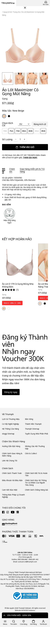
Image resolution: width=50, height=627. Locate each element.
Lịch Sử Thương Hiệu (10, 419)
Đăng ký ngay (10, 392)
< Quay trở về (7, 12)
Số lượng (7, 139)
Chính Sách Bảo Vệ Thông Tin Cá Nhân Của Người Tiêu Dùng (36, 482)
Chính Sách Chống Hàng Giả (36, 490)
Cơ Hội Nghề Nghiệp (10, 424)
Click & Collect (31, 453)
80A (24, 131)
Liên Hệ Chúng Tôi (9, 460)
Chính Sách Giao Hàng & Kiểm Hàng (12, 454)
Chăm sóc (12, 170)
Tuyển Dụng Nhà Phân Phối (36, 433)
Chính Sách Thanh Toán (12, 473)
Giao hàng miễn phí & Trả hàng (32, 170)
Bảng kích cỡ (40, 124)
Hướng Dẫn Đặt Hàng (11, 446)
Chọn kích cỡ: (7, 124)
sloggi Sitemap (8, 433)
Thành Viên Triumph (33, 424)
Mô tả (3, 170)
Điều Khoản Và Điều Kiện (12, 480)
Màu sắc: (13, 110)
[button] (10, 290)
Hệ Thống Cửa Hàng (10, 429)
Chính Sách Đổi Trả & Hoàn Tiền (36, 474)
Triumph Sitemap (32, 429)
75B (18, 131)
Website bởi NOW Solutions (25, 610)
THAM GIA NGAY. (30, 157)
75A (11, 131)
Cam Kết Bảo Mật (9, 490)
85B (43, 131)
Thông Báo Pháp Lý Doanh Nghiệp (13, 495)
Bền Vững (29, 419)
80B (30, 131)
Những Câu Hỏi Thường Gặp (35, 447)
